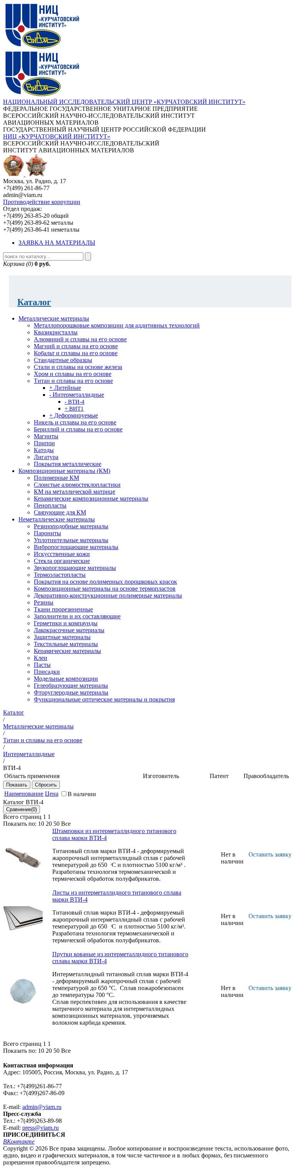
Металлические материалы (53, 318)
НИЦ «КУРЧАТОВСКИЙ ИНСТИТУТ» (56, 136)
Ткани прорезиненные (63, 609)
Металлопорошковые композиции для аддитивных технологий (117, 325)
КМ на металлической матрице (74, 491)
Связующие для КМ (60, 512)
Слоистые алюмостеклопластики (77, 484)
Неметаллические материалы (56, 519)
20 (49, 823)
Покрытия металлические (67, 464)
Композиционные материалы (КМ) (64, 471)
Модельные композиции (66, 678)
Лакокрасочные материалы (69, 630)
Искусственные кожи (62, 554)
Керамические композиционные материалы (91, 498)
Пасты (42, 664)
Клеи (40, 658)
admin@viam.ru (41, 1107)
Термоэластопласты (60, 574)
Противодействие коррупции (41, 202)
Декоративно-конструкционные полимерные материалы (108, 595)
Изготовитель (161, 776)
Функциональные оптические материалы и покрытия (104, 699)
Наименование (23, 793)
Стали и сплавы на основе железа (78, 367)
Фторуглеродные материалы (71, 692)
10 (41, 823)
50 (56, 823)
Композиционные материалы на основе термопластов (105, 588)
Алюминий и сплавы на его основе (80, 339)
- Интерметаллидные (76, 394)
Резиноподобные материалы (71, 526)
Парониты (47, 533)
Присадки (47, 671)
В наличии (82, 794)
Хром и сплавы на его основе (72, 374)
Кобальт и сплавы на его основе (76, 353)
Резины (43, 602)
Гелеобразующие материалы (71, 685)
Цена (51, 793)
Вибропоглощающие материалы (76, 547)
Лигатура (46, 457)
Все (66, 823)
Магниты (46, 436)
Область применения (32, 776)
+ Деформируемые (73, 415)
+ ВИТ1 (74, 409)
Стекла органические (62, 561)
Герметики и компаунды (66, 623)
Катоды (44, 450)
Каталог (34, 302)
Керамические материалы (67, 651)
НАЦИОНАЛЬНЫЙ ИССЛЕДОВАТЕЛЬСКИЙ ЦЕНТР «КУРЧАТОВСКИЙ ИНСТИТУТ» (124, 102)
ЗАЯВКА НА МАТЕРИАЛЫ (56, 242)
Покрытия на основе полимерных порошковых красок (105, 581)
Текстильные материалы (66, 644)
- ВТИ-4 (75, 402)
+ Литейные (65, 387)
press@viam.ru (40, 1127)
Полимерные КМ (56, 477)
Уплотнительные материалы (71, 540)
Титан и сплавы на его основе (73, 380)
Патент (219, 776)
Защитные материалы (62, 637)
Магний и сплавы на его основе (76, 346)
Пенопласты (50, 505)
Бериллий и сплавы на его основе (78, 429)
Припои (44, 443)
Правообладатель (266, 776)
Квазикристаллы (56, 332)
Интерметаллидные (29, 754)
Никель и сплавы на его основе (75, 422)
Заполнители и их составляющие (77, 616)
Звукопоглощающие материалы (75, 567)
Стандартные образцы (63, 360)
